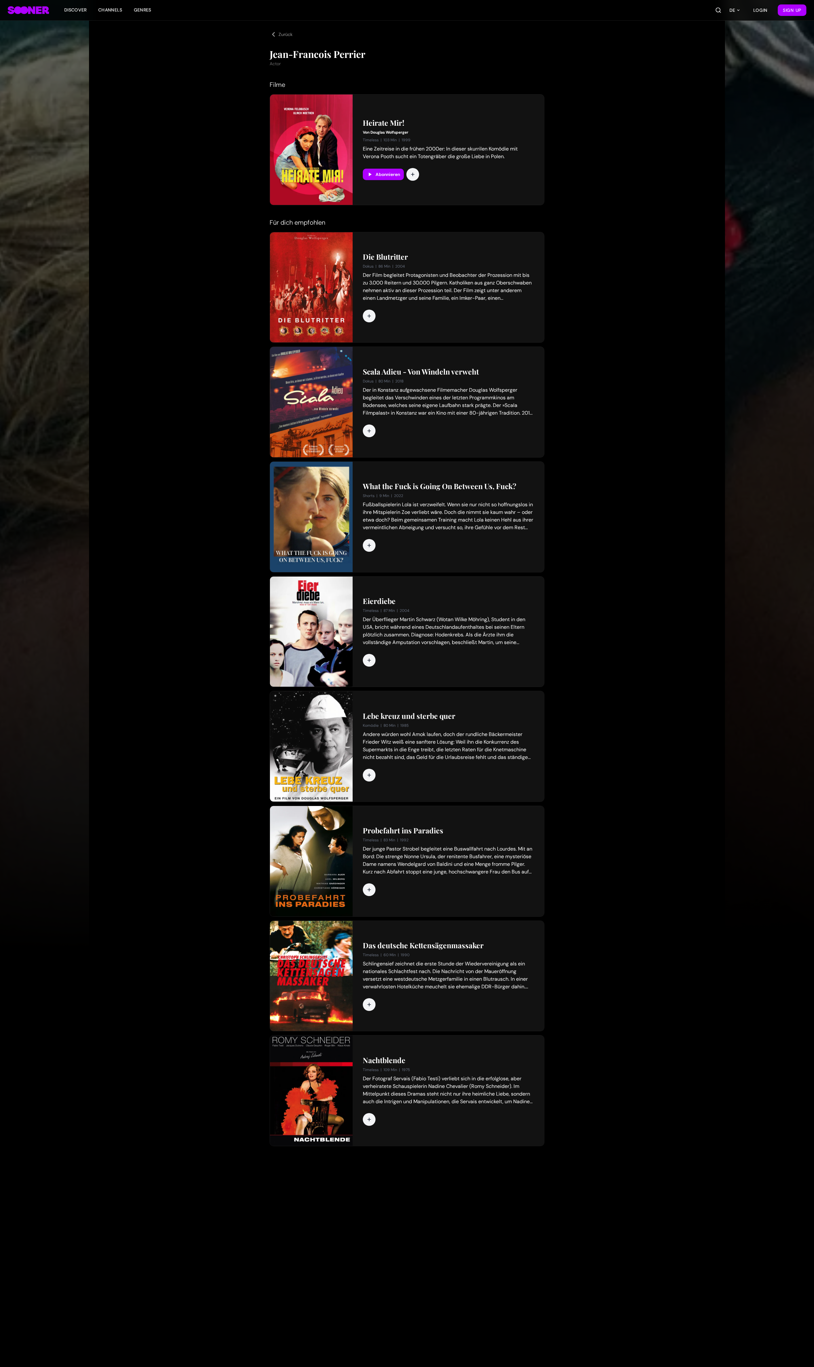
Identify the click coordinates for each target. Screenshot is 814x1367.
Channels (110, 10)
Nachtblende (384, 1060)
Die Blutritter (385, 256)
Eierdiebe (379, 601)
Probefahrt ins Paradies (403, 830)
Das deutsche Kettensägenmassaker (423, 945)
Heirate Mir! (383, 122)
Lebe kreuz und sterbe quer (409, 716)
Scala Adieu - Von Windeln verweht (421, 371)
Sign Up (792, 10)
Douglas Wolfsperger (389, 132)
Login (760, 10)
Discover (75, 10)
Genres (142, 10)
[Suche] (718, 10)
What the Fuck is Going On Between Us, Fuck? (439, 486)
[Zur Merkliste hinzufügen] (412, 174)
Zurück (286, 34)
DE (732, 10)
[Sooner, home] (28, 10)
